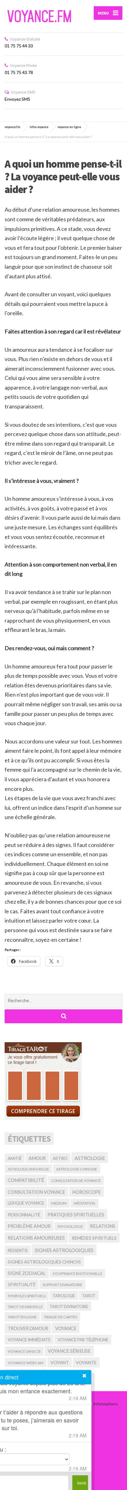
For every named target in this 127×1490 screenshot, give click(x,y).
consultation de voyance (76, 1181)
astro (60, 1158)
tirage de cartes (60, 1317)
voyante (86, 1362)
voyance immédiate (29, 1339)
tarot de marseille (25, 1307)
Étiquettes (29, 1138)
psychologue (70, 1226)
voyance (65, 1328)
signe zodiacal (27, 1273)
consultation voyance (36, 1192)
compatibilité (26, 1180)
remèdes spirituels (94, 1238)
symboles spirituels (27, 1296)
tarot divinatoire (69, 1306)
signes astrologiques (64, 1250)
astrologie (90, 1158)
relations (102, 1226)
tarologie (64, 1295)
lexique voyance (26, 1203)
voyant (60, 1362)
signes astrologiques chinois (44, 1261)
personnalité (24, 1214)
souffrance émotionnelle (77, 1274)
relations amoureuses (36, 1238)
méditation (84, 1203)
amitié (15, 1158)
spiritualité (21, 1284)
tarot (89, 1295)
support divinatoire (62, 1284)
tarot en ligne (22, 1317)
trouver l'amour (28, 1328)
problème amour (29, 1226)
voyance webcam (25, 1362)
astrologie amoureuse (28, 1169)
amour (37, 1158)
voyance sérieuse (69, 1351)
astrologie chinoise (76, 1169)
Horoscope (86, 1192)
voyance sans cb (24, 1351)
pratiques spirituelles (75, 1214)
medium (59, 1203)
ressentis (18, 1250)
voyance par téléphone (83, 1339)
